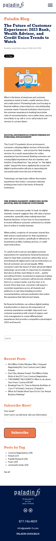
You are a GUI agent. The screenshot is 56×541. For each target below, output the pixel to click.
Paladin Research (18, 459)
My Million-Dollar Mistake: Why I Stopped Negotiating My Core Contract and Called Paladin (27, 367)
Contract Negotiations (20, 453)
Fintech (13, 456)
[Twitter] (31, 510)
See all (7, 472)
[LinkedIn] (25, 510)
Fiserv (13, 462)
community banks (18, 465)
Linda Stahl (16, 48)
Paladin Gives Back (28, 533)
